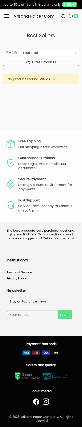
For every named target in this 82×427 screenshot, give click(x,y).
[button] (63, 16)
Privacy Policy (17, 278)
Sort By (12, 52)
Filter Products (44, 62)
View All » (47, 79)
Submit (65, 315)
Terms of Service (19, 272)
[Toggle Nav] (7, 16)
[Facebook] (36, 401)
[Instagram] (46, 401)
